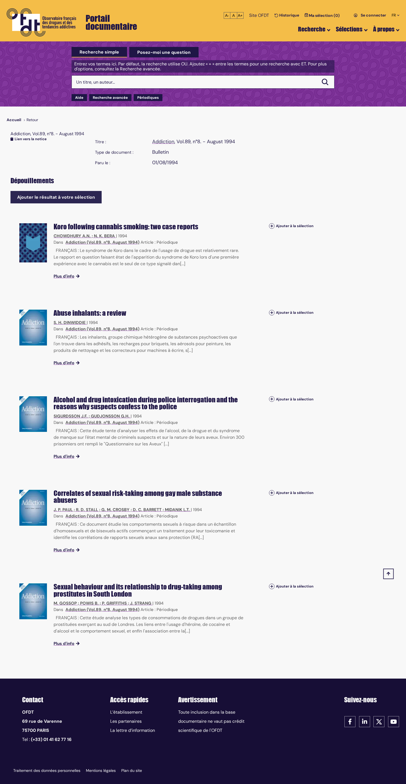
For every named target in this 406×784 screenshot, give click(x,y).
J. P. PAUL (63, 509)
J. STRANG (140, 603)
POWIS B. (89, 603)
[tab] (99, 52)
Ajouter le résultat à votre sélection (56, 197)
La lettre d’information (132, 730)
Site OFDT (259, 15)
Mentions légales (101, 770)
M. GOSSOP (65, 603)
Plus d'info (64, 276)
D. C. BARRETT (147, 509)
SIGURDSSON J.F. (71, 416)
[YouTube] (393, 721)
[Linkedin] (364, 721)
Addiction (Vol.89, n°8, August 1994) (102, 242)
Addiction (163, 141)
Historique (288, 15)
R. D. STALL (87, 509)
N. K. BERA (104, 236)
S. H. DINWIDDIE (70, 322)
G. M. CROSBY (115, 509)
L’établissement (126, 712)
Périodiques (148, 97)
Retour (32, 119)
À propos (383, 29)
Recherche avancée (110, 97)
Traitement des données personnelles (46, 770)
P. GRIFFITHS (114, 603)
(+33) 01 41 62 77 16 (51, 739)
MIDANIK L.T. (177, 509)
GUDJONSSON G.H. (110, 416)
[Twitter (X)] (378, 721)
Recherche (311, 29)
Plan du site (131, 770)
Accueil (14, 119)
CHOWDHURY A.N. (72, 236)
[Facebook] (349, 721)
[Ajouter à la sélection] (272, 226)
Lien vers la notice (31, 139)
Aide (79, 97)
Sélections (349, 29)
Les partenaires (126, 721)
